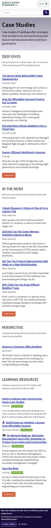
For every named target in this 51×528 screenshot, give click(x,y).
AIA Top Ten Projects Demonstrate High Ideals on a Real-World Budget (25, 262)
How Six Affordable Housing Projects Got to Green (23, 100)
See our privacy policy (9, 519)
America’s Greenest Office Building (22, 347)
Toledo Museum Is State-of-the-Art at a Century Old (25, 209)
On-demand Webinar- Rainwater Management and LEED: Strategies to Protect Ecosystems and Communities (24, 439)
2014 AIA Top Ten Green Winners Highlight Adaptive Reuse (20, 233)
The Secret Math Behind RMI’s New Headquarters (22, 77)
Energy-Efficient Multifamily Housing (23, 152)
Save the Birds (10, 468)
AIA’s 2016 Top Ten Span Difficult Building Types (21, 286)
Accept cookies (8, 524)
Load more (9, 175)
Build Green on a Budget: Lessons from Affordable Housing (23, 424)
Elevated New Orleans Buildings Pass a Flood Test (24, 127)
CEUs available (17, 406)
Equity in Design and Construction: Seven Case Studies (22, 400)
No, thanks (22, 524)
